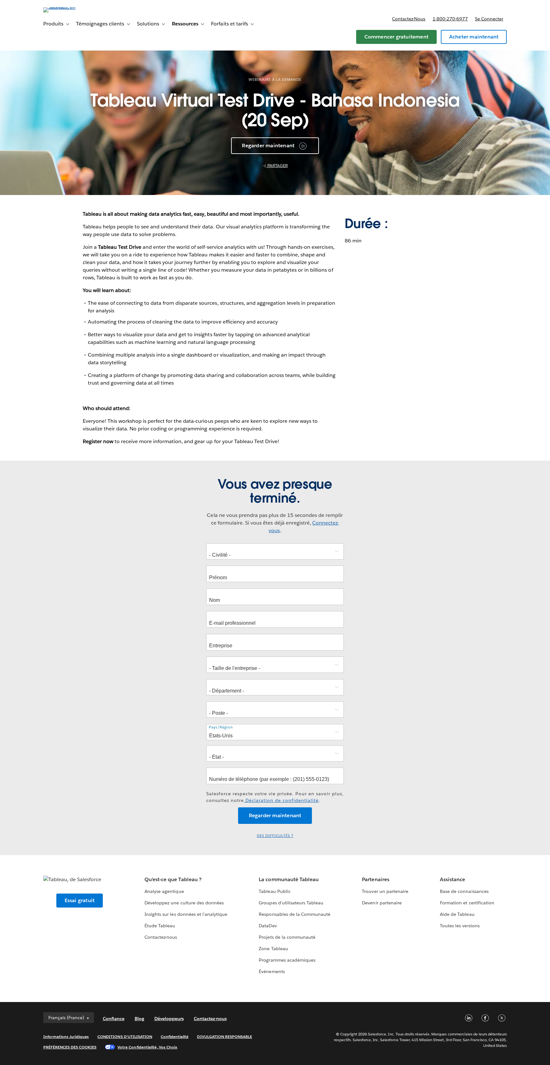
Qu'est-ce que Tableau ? (173, 879)
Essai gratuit (80, 900)
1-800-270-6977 (450, 19)
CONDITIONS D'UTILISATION (124, 1036)
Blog (139, 1018)
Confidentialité (174, 1036)
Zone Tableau (273, 948)
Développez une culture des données (184, 903)
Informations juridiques (66, 1036)
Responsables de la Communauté (294, 914)
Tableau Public (274, 891)
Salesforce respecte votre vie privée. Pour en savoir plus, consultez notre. (275, 797)
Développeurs (169, 1018)
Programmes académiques (287, 960)
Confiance (113, 1018)
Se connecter (489, 19)
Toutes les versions (459, 926)
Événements (272, 971)
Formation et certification (467, 903)
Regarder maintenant (268, 145)
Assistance (452, 879)
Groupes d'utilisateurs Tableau (291, 903)
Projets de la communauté (287, 937)
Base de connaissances (464, 891)
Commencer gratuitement (396, 36)
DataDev (268, 926)
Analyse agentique (164, 891)
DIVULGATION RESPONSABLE (224, 1036)
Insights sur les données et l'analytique (186, 914)
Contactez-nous (408, 19)
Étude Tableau (160, 926)
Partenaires (375, 879)
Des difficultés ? (275, 835)
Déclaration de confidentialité (281, 800)
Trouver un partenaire (385, 891)
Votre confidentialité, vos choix (147, 1047)
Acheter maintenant (474, 36)
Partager (277, 165)
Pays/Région (221, 727)
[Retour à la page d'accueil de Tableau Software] (70, 7)
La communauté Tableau (288, 879)
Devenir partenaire (381, 903)
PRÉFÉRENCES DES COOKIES (70, 1047)
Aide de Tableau (457, 914)
